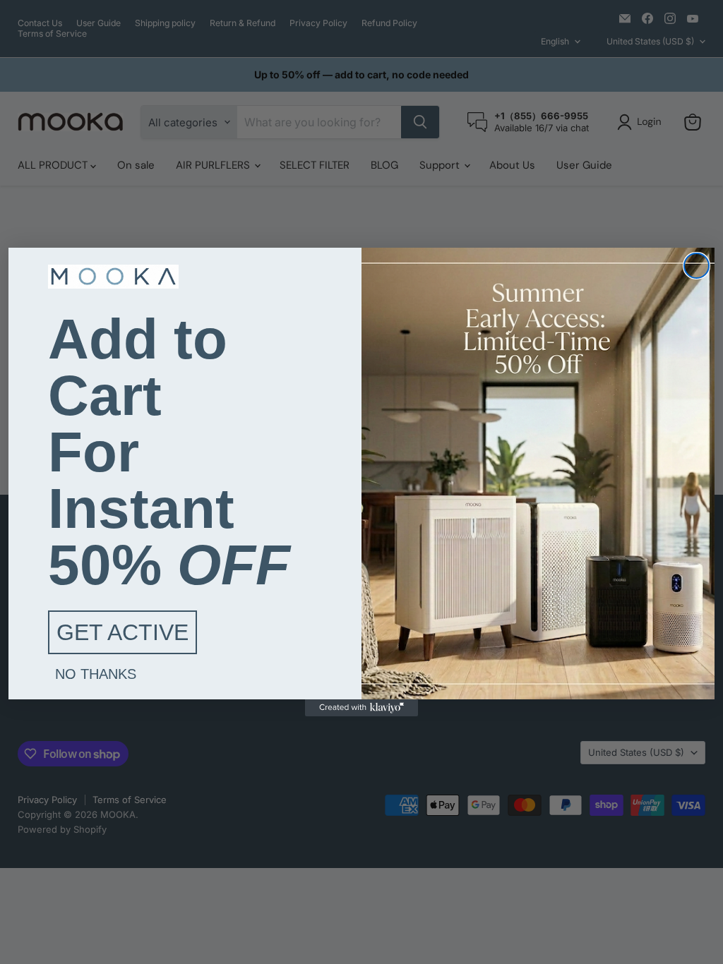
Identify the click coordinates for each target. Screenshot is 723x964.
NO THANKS (95, 674)
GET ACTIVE (122, 632)
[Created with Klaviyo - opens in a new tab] (361, 707)
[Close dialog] (696, 265)
